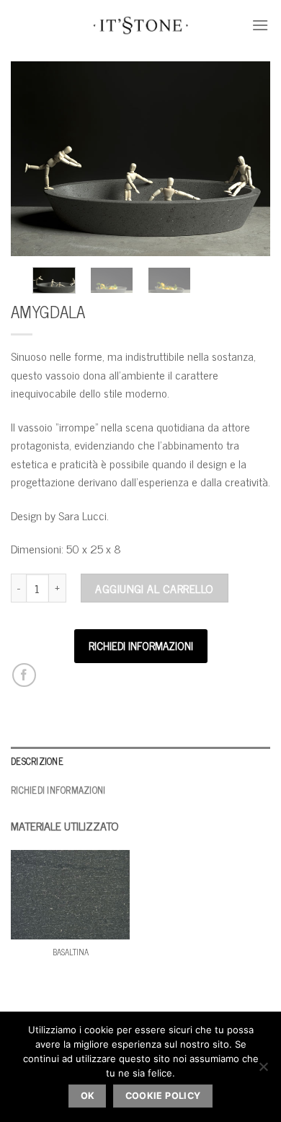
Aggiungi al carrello (154, 588)
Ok (88, 1095)
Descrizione (37, 760)
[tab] (140, 761)
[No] (263, 1070)
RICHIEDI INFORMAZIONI (141, 645)
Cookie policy (163, 1095)
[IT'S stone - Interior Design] (141, 25)
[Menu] (260, 25)
